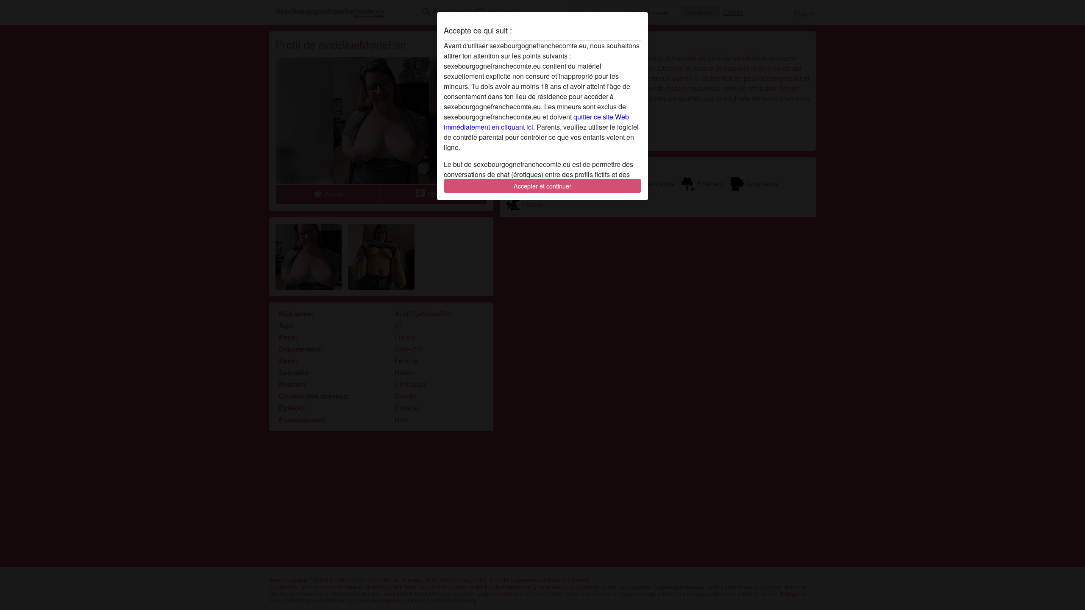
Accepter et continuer (542, 185)
